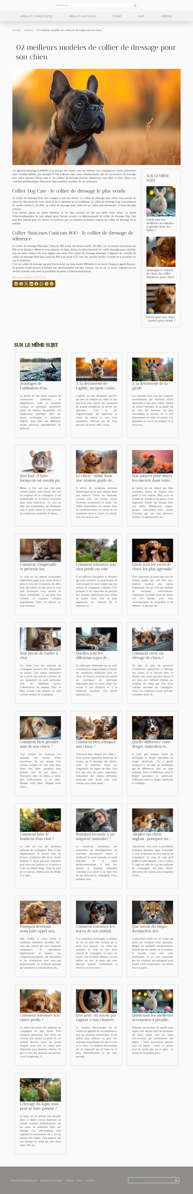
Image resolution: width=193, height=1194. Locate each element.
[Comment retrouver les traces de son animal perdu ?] (96, 912)
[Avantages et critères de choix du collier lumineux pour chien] (161, 251)
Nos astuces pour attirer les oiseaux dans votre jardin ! (152, 480)
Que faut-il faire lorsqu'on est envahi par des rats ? (40, 480)
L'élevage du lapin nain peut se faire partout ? (39, 1106)
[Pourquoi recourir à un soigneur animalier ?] (96, 820)
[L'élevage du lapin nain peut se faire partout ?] (40, 1089)
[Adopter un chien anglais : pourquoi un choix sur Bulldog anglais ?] (152, 820)
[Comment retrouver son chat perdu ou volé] (96, 550)
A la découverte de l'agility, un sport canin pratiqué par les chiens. (96, 388)
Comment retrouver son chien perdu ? (40, 1017)
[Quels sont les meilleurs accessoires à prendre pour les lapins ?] (161, 201)
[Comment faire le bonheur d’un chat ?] (40, 820)
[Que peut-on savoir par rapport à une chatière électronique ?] (96, 1001)
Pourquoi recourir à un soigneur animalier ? (95, 836)
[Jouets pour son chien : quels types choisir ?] (161, 298)
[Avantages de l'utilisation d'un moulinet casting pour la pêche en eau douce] (40, 369)
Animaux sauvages (82, 16)
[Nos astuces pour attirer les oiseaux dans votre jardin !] (152, 461)
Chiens (116, 16)
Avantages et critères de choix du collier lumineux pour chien (160, 273)
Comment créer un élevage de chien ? (148, 655)
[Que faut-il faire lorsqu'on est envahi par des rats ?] (40, 461)
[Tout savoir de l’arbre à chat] (40, 638)
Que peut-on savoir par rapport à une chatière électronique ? (96, 1020)
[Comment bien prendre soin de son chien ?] (40, 727)
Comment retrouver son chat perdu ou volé (96, 566)
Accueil (16, 30)
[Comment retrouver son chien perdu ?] (40, 1001)
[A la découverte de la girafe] (152, 369)
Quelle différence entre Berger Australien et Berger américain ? (151, 746)
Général (167, 16)
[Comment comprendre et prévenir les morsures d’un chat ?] (40, 550)
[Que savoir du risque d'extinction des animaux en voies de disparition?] (152, 912)
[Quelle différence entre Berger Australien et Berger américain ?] (152, 727)
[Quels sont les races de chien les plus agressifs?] (152, 550)
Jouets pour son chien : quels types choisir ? (160, 318)
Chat (140, 16)
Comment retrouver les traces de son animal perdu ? (95, 931)
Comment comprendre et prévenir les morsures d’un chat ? (38, 569)
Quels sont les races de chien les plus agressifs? (152, 566)
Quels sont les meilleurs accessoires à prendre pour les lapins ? (160, 225)
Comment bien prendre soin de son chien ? (39, 744)
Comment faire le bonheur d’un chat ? (37, 836)
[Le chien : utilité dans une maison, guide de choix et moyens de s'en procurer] (96, 461)
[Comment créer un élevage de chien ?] (152, 638)
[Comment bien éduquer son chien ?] (96, 727)
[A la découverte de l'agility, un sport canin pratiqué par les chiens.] (96, 369)
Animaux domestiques (36, 16)
